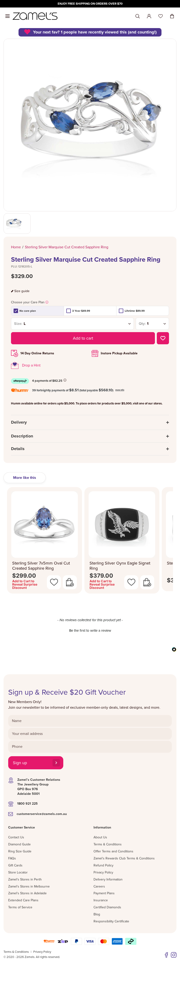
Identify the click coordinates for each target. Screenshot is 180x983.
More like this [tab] (24, 477)
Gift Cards (15, 865)
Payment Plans (104, 893)
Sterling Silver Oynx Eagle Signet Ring (120, 566)
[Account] (149, 16)
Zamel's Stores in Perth (25, 879)
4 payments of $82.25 (47, 381)
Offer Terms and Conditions (113, 851)
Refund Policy (103, 865)
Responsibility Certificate (111, 921)
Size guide (22, 291)
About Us (100, 837)
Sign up (20, 762)
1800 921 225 (27, 804)
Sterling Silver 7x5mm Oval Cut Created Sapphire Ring (41, 566)
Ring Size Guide (19, 851)
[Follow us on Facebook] (166, 955)
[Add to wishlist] (163, 338)
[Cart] (172, 16)
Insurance (101, 900)
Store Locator (18, 872)
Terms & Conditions (108, 844)
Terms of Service (20, 907)
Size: (18, 323)
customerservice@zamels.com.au (42, 814)
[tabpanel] (90, 542)
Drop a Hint (31, 365)
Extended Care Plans (23, 900)
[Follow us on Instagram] (173, 955)
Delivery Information (108, 879)
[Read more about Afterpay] (65, 380)
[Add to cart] (70, 582)
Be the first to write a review (90, 630)
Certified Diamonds (107, 907)
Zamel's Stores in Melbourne (29, 886)
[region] (90, 3)
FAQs (12, 858)
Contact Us (16, 837)
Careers (99, 886)
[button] (90, 630)
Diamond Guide (19, 844)
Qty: (142, 323)
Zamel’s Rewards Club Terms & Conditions (124, 858)
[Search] (137, 16)
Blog (97, 914)
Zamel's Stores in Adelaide (27, 893)
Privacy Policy (103, 872)
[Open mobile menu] (7, 16)
